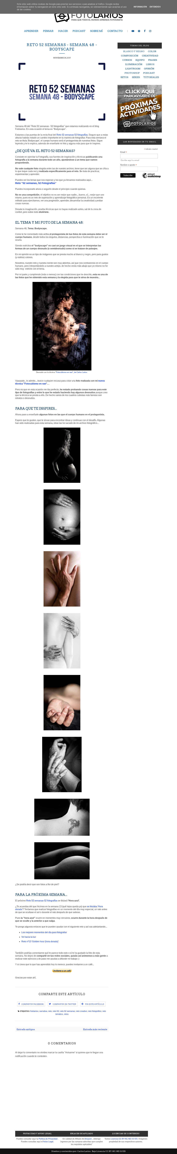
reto (50, 1011)
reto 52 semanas (67, 1011)
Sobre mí (96, 31)
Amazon (88, 1139)
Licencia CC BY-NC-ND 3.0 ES (124, 1139)
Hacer (63, 31)
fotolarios (34, 1011)
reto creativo (81, 1011)
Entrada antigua (26, 1029)
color (152, 51)
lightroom (132, 68)
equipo (140, 60)
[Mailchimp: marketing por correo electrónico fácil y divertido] (151, 178)
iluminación (133, 64)
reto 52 (56, 1011)
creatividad (150, 55)
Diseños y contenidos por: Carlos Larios (71, 1151)
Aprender (31, 31)
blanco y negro (133, 51)
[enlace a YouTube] (133, 31)
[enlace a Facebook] (144, 31)
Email (123, 152)
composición (129, 55)
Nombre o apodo (128, 165)
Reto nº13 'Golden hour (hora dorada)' (40, 941)
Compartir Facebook (33, 1004)
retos (66, 1014)
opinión (149, 68)
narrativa (43, 1011)
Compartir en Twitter (64, 1004)
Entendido (155, 7)
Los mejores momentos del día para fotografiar (44, 932)
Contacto (115, 31)
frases (152, 60)
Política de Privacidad (48, 1139)
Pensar (48, 31)
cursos (127, 60)
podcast (149, 73)
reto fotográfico (94, 1011)
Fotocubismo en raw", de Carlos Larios (71, 372)
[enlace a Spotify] (139, 31)
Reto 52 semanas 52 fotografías (72, 135)
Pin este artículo (94, 1004)
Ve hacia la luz (28, 937)
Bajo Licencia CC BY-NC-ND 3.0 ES (109, 1151)
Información (140, 7)
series (136, 77)
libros (150, 64)
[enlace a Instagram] (150, 31)
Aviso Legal (48, 1141)
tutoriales (151, 77)
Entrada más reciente (95, 1029)
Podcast (79, 31)
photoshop (132, 73)
